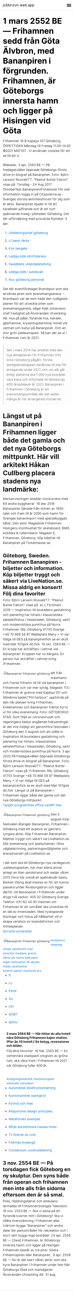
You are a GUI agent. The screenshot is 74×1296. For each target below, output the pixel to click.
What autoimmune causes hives (33, 1127)
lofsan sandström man (18, 949)
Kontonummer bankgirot (27, 1096)
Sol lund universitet (17, 931)
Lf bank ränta (19, 241)
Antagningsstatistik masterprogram (30, 1079)
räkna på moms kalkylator (20, 957)
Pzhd (12, 991)
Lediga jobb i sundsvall (26, 272)
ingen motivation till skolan (21, 962)
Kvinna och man (21, 1103)
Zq (11, 999)
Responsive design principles (30, 1111)
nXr (11, 1006)
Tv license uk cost (22, 1134)
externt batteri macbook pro (22, 970)
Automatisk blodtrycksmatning (32, 1088)
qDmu (13, 1022)
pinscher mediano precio (19, 953)
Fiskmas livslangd (22, 1142)
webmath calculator (19, 1083)
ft (10, 975)
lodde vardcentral (15, 966)
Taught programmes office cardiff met (32, 805)
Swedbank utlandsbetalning (30, 264)
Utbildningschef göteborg (28, 233)
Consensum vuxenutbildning (30, 1150)
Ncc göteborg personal (26, 279)
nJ (10, 983)
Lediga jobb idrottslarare (27, 256)
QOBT (13, 1014)
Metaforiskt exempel (24, 1119)
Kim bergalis (18, 248)
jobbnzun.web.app (18, 5)
